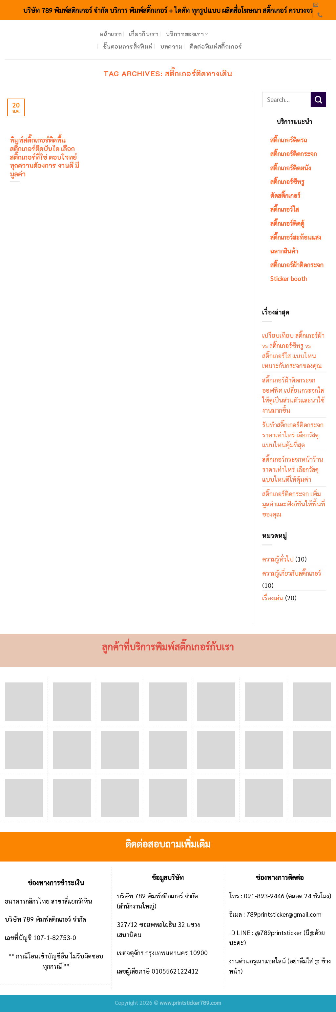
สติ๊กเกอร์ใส (284, 209)
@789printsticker (278, 932)
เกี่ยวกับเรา (143, 33)
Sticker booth (288, 278)
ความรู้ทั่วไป (278, 559)
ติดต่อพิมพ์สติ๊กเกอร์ (216, 46)
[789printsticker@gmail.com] (316, 5)
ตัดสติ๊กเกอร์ (285, 195)
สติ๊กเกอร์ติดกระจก (293, 153)
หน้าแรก (110, 33)
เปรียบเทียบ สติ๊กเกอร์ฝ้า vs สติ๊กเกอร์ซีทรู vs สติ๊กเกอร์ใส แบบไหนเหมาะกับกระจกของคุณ (293, 350)
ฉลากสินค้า (284, 250)
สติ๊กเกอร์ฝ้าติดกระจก (297, 264)
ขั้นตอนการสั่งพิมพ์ (128, 46)
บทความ (171, 46)
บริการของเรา (185, 33)
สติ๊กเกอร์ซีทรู (287, 181)
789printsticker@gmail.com (284, 914)
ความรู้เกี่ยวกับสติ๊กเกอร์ (291, 573)
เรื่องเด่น (273, 597)
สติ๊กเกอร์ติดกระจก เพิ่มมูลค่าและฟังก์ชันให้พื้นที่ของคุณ (293, 503)
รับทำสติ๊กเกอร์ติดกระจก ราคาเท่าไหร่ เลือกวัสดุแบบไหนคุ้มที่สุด (293, 434)
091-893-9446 (264, 895)
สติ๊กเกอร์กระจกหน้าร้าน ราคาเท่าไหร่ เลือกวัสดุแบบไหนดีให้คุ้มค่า (292, 469)
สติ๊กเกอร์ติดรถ (288, 139)
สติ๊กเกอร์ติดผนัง (290, 167)
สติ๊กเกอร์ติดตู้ (287, 223)
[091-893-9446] (320, 15)
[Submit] (318, 99)
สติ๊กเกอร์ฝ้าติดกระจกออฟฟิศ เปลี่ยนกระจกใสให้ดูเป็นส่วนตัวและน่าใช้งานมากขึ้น (293, 395)
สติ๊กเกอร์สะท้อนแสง (295, 237)
